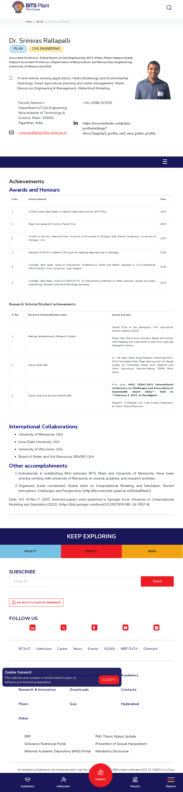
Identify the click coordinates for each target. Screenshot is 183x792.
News (77, 649)
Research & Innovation (37, 689)
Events (93, 649)
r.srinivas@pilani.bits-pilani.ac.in (43, 132)
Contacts (128, 689)
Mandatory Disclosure (112, 751)
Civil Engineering (46, 49)
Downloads (79, 689)
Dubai (23, 718)
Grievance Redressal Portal (45, 744)
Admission (44, 649)
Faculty (40, 21)
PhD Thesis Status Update (116, 736)
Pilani (18, 49)
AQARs (109, 649)
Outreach (150, 649)
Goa (73, 704)
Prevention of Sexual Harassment (121, 744)
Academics (129, 675)
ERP (27, 736)
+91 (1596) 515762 (97, 103)
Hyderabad (130, 704)
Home (29, 21)
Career (62, 649)
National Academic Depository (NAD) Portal (58, 751)
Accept (109, 680)
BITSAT (24, 649)
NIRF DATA (129, 649)
